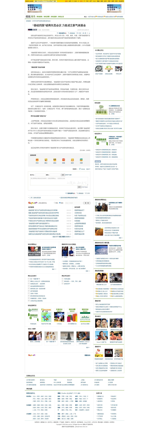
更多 (87, 169)
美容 (42, 396)
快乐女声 (69, 380)
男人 (34, 398)
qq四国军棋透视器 (80, 223)
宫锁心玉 (100, 291)
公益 (67, 396)
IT (84, 1)
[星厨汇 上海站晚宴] (35, 335)
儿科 (50, 401)
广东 (74, 414)
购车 (63, 401)
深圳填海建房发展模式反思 (103, 218)
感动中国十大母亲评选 (46, 385)
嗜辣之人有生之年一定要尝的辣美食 (40, 281)
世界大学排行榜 (112, 385)
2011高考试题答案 (31, 385)
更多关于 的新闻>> (62, 236)
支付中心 (50, 422)
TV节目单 (100, 416)
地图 (68, 418)
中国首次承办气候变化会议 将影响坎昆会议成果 (43, 221)
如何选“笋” (67, 283)
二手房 (71, 401)
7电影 (55, 380)
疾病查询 (100, 407)
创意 (42, 414)
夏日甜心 (42, 380)
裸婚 (111, 365)
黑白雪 (100, 365)
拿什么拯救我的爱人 (117, 296)
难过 (45, 163)
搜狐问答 (98, 301)
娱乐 (75, 1)
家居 (67, 401)
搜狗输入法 (101, 396)
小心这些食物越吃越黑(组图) (103, 266)
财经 (59, 398)
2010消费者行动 (72, 324)
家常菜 (106, 296)
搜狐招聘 (56, 422)
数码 (63, 410)
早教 (46, 401)
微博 (113, 1)
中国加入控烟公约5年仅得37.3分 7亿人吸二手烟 (42, 262)
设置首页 (37, 422)
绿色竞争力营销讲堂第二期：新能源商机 (107, 157)
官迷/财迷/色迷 (109, 359)
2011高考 (96, 385)
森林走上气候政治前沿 (102, 220)
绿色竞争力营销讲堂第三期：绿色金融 (106, 154)
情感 (50, 396)
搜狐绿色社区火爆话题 (102, 242)
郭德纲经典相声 (99, 359)
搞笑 (72, 163)
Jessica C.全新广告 (101, 342)
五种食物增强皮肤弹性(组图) (103, 263)
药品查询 (113, 398)
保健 (38, 405)
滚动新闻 (39, 16)
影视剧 (85, 401)
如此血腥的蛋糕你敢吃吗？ (37, 286)
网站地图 (100, 422)
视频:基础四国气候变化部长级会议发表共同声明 (43, 213)
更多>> (88, 347)
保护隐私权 (80, 422)
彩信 (76, 416)
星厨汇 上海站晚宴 (35, 341)
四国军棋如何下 (79, 210)
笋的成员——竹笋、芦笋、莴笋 (72, 281)
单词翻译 (113, 410)
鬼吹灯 (120, 363)
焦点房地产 (50, 1)
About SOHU (87, 422)
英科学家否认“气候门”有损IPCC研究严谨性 (106, 169)
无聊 (81, 163)
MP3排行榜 (114, 405)
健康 (34, 405)
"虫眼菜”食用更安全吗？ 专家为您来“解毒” (107, 258)
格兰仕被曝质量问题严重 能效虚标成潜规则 (107, 58)
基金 (71, 398)
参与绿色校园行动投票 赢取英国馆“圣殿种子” (108, 118)
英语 (88, 405)
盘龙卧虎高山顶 (116, 293)
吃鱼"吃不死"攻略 (46, 324)
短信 (68, 416)
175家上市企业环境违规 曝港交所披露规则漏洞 (108, 215)
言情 (97, 365)
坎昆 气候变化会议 (80, 215)
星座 (46, 398)
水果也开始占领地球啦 (36, 301)
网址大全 (100, 410)
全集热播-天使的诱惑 (103, 289)
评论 (71, 396)
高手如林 (83, 382)
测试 (50, 398)
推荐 (97, 370)
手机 (67, 410)
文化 (34, 414)
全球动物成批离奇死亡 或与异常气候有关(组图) (42, 259)
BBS (116, 1)
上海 (34, 410)
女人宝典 (113, 416)
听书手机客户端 (118, 359)
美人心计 (105, 291)
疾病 (42, 405)
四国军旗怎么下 (79, 231)
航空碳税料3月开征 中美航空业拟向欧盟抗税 (108, 56)
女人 (94, 1)
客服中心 (67, 422)
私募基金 (69, 382)
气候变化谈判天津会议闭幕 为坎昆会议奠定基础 (43, 215)
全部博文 (112, 422)
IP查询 (113, 401)
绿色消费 (46, 16)
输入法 (64, 418)
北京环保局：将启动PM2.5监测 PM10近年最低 (108, 54)
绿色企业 (61, 16)
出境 (42, 407)
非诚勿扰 (96, 382)
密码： (48, 175)
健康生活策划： (67, 266)
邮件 (105, 1)
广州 (38, 410)
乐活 (46, 396)
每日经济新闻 (45, 30)
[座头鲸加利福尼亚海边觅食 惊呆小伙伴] (67, 335)
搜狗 (55, 1)
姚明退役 (42, 382)
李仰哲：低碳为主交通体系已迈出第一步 (106, 166)
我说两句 (121, 1)
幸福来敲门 (101, 293)
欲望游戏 (105, 365)
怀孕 (38, 401)
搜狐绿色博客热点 (100, 199)
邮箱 (67, 414)
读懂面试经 (113, 370)
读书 (34, 416)
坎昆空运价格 (78, 229)
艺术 (38, 414)
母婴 (34, 401)
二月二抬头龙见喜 (35, 197)
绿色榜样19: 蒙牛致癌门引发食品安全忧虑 (107, 61)
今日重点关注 (99, 50)
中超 (84, 396)
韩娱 (80, 398)
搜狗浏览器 (101, 414)
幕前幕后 (115, 365)
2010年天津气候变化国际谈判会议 (41, 21)
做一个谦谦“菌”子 (35, 279)
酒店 (50, 407)
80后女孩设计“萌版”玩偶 (111, 233)
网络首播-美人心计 (101, 284)
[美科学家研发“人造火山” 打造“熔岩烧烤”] (83, 335)
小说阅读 (113, 418)
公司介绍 (94, 422)
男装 (38, 398)
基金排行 (113, 396)
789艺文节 (118, 74)
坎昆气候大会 (91, 16)
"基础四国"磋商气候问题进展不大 (39, 223)
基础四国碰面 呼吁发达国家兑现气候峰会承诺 (42, 229)
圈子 (63, 414)
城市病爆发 (120, 16)
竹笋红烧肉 (67, 279)
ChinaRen (40, 1)
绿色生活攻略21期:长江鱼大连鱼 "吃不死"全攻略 (109, 128)
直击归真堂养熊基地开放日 (69, 197)
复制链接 (72, 33)
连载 (38, 416)
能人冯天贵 (101, 296)
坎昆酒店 (77, 221)
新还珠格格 (29, 382)
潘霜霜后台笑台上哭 (116, 329)
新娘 (67, 405)
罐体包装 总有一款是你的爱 (37, 288)
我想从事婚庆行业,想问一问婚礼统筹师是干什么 (109, 307)
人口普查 (110, 382)
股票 (63, 398)
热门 (97, 363)
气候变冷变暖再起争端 (115, 245)
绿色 (50, 405)
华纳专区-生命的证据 (117, 289)
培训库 (47, 418)
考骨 (106, 368)
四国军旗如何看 (79, 234)
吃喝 (46, 410)
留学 (84, 405)
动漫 (46, 414)
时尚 (38, 396)
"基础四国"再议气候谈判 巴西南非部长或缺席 (42, 231)
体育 (70, 1)
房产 (91, 1)
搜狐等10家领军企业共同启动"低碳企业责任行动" (109, 121)
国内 (38, 407)
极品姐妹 (120, 365)
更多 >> (54, 269)
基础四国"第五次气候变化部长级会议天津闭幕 (42, 210)
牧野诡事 (112, 368)
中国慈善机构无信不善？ (75, 261)
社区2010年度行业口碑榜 (60, 385)
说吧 (72, 418)
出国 (38, 418)
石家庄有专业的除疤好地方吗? (104, 311)
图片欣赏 (113, 407)
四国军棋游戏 (78, 226)
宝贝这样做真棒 (103, 370)
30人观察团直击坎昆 (114, 106)
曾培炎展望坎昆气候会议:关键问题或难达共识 (42, 226)
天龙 (59, 416)
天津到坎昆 (78, 213)
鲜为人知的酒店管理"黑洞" (103, 304)
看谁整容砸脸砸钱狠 (101, 329)
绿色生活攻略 (108, 74)
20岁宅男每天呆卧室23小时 (112, 228)
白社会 (83, 169)
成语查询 (100, 401)
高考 (42, 418)
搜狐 (36, 1)
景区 (46, 407)
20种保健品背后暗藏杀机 (102, 261)
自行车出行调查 (85, 324)
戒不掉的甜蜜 (34, 291)
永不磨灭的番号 (30, 380)
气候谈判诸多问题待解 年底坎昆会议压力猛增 (42, 218)
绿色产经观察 (99, 74)
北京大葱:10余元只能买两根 (112, 235)
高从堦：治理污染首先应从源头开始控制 (106, 164)
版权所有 (90, 424)
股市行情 (100, 405)
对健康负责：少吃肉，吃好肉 (38, 298)
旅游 (34, 407)
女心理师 (105, 363)
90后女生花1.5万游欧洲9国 (112, 230)
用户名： (32, 175)
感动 (54, 163)
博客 (109, 1)
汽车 (87, 1)
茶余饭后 (98, 316)
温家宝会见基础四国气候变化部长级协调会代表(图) (44, 234)
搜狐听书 (98, 346)
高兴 (37, 163)
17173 (45, 1)
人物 (42, 398)
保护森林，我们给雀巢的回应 (104, 223)
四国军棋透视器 (79, 218)
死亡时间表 (119, 368)
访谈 (46, 405)
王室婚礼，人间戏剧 (74, 263)
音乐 (84, 398)
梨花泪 (106, 293)
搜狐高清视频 (99, 271)
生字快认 (100, 418)
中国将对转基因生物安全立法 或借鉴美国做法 (41, 266)
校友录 (87, 410)
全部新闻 (106, 422)
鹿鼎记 (64, 416)
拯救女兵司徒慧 (116, 291)
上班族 (82, 380)
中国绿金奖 (100, 16)
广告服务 (61, 422)
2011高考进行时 (98, 380)
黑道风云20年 (114, 363)
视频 (98, 1)
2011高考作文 (84, 385)
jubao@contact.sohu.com (81, 426)
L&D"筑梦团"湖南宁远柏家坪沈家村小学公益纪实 (109, 63)
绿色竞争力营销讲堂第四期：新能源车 (106, 152)
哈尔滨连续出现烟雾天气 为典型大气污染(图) (41, 264)
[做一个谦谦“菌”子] (51, 335)
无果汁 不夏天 (34, 293)
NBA (80, 396)
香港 (42, 410)
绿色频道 (28, 21)
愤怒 (63, 163)
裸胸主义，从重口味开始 (78, 266)
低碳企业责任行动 (110, 16)
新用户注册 (68, 175)
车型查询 (113, 414)
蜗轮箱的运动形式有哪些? (103, 309)
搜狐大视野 (111, 380)
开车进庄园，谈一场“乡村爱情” (77, 268)
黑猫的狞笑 (102, 368)
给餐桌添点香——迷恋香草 (37, 283)
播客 (102, 1)
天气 (63, 407)
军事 (63, 396)
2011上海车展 (57, 382)
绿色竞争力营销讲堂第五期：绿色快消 (106, 149)
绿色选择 (54, 16)
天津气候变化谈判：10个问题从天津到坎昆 (107, 123)
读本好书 (47, 416)
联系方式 (73, 422)
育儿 (42, 401)
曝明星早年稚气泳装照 (116, 342)
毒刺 (122, 293)
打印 (80, 33)
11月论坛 (59, 324)
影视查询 (100, 398)
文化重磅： (66, 261)
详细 (48, 255)
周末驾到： (66, 268)
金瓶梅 (100, 363)
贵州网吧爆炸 (70, 385)
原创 (42, 416)
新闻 (59, 396)
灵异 (97, 368)
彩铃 (72, 416)
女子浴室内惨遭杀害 (116, 284)
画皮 (122, 291)
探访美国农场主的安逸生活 (37, 296)
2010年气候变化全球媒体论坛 (104, 126)
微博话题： (66, 263)
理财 (67, 398)
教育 (34, 418)
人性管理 (119, 370)
